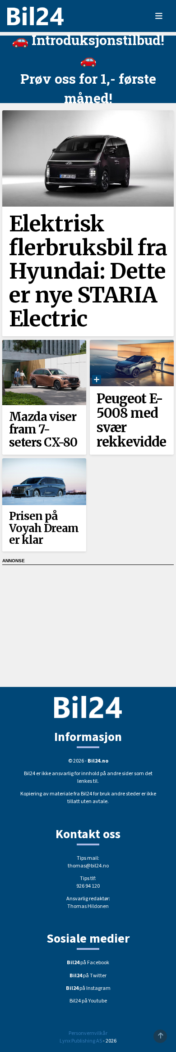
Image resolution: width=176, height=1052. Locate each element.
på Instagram (88, 988)
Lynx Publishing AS (81, 1041)
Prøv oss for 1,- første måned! (88, 88)
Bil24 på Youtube (88, 1001)
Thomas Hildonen (88, 906)
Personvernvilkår (88, 1033)
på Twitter (88, 976)
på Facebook (88, 962)
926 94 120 (88, 886)
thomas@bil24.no (88, 866)
